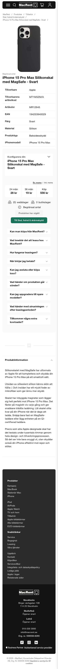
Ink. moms (48, 182)
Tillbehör (29, 14)
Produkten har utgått (29, 213)
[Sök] (14, 5)
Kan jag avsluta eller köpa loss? (25, 271)
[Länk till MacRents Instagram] (29, 642)
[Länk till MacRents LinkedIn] (36, 642)
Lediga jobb (13, 570)
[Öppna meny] (8, 5)
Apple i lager (13, 574)
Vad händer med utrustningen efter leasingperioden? (27, 308)
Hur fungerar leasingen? (24, 252)
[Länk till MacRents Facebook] (22, 642)
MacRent (6, 14)
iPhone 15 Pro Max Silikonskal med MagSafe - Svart (24, 20)
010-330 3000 (29, 628)
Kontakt (11, 557)
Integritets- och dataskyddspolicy (23, 567)
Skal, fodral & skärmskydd (13, 17)
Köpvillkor (12, 560)
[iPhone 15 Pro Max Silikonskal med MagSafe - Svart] (29, 49)
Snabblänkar (13, 532)
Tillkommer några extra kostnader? (23, 320)
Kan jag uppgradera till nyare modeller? (26, 296)
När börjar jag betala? (22, 261)
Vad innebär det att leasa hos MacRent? (27, 242)
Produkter (18, 14)
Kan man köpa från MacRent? (27, 231)
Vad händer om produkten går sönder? (27, 283)
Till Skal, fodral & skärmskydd (29, 220)
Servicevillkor (13, 563)
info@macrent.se (29, 632)
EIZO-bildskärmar (16, 526)
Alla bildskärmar (15, 522)
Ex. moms (37, 182)
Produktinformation (16, 359)
